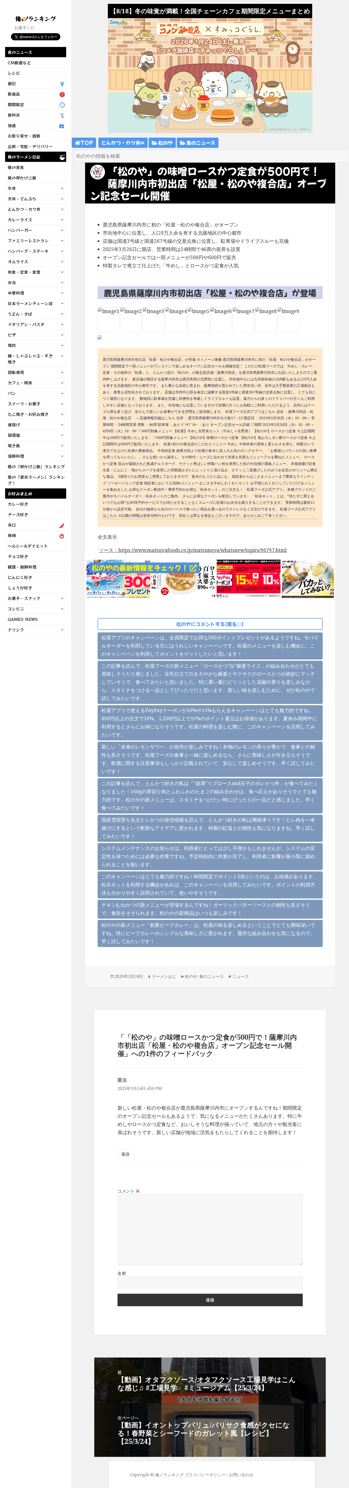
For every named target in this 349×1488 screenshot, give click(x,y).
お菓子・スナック (24, 598)
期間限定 (16, 104)
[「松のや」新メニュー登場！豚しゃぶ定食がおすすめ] (118, 578)
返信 (125, 1154)
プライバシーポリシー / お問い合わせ (219, 1475)
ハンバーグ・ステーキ (28, 251)
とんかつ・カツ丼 (24, 209)
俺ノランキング (169, 1475)
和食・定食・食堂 (24, 272)
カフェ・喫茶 (20, 383)
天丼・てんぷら (22, 199)
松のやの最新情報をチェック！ (141, 568)
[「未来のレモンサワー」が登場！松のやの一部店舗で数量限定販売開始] (314, 578)
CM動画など (19, 62)
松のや (165, 142)
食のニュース (20, 52)
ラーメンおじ (164, 976)
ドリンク (16, 630)
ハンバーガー (20, 230)
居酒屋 (14, 435)
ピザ (12, 335)
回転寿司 (16, 372)
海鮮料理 (16, 456)
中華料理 (16, 293)
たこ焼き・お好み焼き (28, 414)
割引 (12, 83)
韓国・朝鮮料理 (22, 567)
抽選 (12, 125)
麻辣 (12, 535)
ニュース (240, 976)
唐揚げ (14, 425)
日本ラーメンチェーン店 (30, 303)
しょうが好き (20, 588)
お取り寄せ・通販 (24, 136)
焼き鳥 (14, 445)
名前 (122, 1273)
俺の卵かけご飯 (22, 178)
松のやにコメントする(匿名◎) (210, 623)
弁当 (12, 282)
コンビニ (16, 609)
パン (12, 393)
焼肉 (12, 345)
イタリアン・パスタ (26, 324)
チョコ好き (18, 556)
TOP (86, 142)
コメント (129, 1191)
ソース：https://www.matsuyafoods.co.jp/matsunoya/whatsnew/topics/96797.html (193, 550)
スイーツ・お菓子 (24, 404)
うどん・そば (20, 314)
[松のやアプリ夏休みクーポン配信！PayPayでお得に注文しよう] (249, 578)
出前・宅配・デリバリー (30, 146)
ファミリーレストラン (28, 240)
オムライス (18, 261)
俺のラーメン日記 (24, 157)
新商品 (14, 94)
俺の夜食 (16, 167)
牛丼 (12, 188)
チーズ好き (18, 514)
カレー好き (18, 504)
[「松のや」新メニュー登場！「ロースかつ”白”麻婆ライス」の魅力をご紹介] (183, 578)
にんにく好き (20, 577)
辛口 (12, 525)
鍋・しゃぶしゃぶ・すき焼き (30, 359)
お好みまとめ (20, 493)
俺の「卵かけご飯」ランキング (36, 466)
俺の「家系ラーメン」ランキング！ (36, 480)
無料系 (14, 115)
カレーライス (20, 220)
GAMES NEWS (23, 619)
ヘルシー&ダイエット (28, 546)
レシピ (14, 73)
